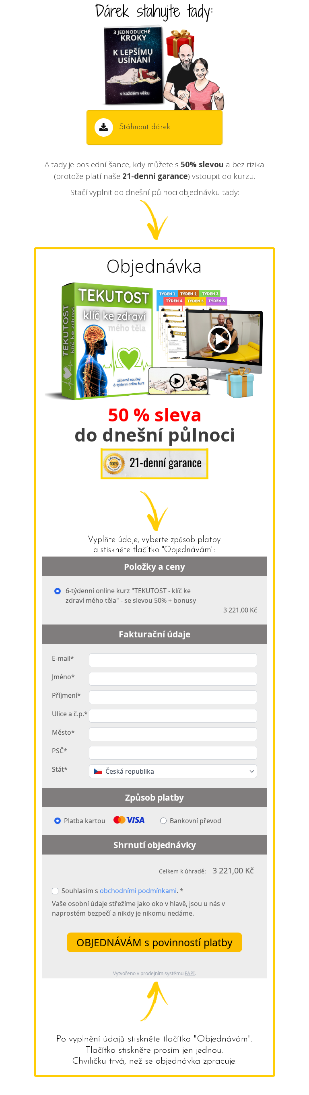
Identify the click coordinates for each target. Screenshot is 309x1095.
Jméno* (63, 676)
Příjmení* (66, 695)
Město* (63, 732)
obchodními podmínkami (138, 890)
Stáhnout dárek (144, 127)
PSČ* (59, 750)
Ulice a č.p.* (70, 713)
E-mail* (63, 658)
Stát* (60, 769)
